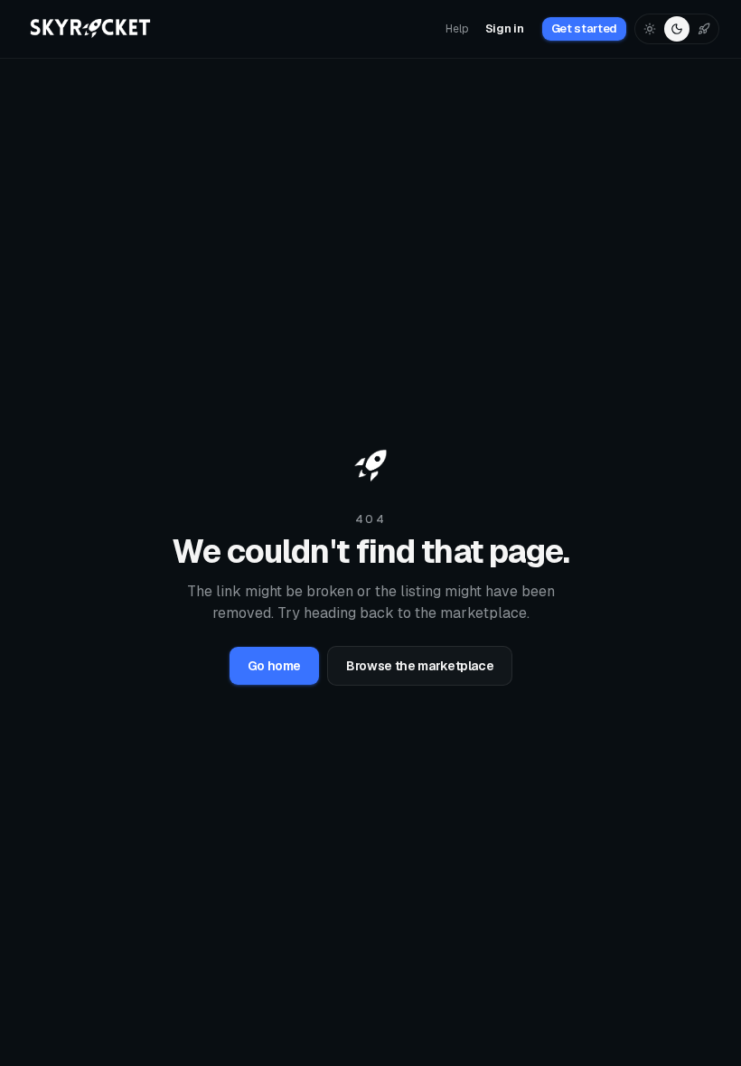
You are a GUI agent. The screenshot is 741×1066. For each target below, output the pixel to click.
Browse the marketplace (419, 666)
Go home (275, 666)
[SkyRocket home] (91, 29)
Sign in (504, 28)
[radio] (649, 29)
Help (457, 29)
